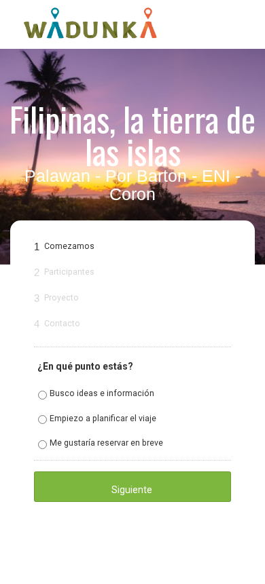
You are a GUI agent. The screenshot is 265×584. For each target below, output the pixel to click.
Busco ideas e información (102, 393)
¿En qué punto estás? (85, 366)
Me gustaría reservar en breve (106, 443)
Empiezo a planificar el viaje (103, 418)
